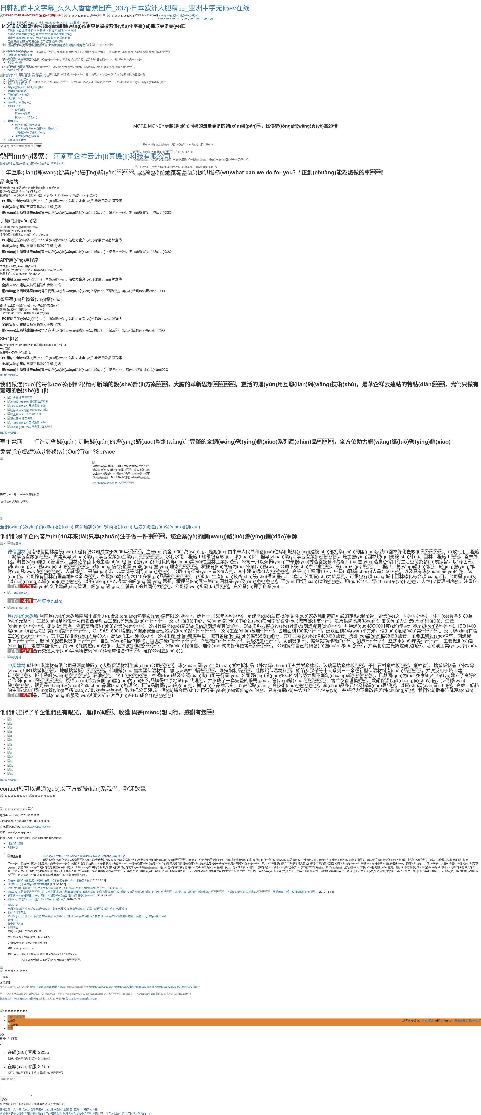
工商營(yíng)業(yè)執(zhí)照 (150, 916)
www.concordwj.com (145, 994)
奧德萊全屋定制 (39, 401)
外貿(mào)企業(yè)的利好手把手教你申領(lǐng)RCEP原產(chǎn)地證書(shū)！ (58, 888)
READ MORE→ (9, 375)
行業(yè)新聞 (22, 113)
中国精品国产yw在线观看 (47, 1113)
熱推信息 (5, 163)
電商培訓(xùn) (89, 526)
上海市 (197, 19)
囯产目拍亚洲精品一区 (138, 1113)
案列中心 (13, 920)
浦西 (204, 19)
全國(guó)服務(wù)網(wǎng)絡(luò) (178, 15)
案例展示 (13, 121)
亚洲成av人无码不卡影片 (77, 1113)
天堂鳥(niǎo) (33, 414)
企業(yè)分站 (20, 163)
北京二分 (175, 19)
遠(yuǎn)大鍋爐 (38, 409)
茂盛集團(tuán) (38, 405)
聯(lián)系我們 (33, 916)
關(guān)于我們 (17, 139)
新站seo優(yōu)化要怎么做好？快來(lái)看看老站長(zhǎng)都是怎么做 (84, 856)
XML (61, 163)
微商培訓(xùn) (118, 526)
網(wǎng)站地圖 (39, 163)
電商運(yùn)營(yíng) (19, 102)
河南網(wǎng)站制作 (190, 987)
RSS (54, 163)
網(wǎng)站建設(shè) (27, 124)
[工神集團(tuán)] (18, 592)
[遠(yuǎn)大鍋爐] (18, 607)
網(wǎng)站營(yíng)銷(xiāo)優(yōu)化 (37, 128)
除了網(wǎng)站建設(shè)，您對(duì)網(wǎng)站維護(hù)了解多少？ (52, 895)
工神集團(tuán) (38, 422)
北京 (160, 19)
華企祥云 (60, 998)
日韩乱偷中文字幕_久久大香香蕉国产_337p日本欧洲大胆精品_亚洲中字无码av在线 (125, 7)
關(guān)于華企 (17, 912)
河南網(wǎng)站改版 (144, 987)
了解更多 (13, 586)
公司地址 (13, 927)
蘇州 (431, 1020)
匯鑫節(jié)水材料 (42, 426)
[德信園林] (14, 543)
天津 (184, 19)
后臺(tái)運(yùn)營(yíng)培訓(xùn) (167, 526)
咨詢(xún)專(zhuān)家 (26, 586)
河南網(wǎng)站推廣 (27, 136)
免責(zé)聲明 (473, 1020)
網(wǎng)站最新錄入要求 (86, 916)
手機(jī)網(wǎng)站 (18, 94)
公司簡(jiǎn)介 (16, 916)
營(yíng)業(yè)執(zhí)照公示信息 (81, 998)
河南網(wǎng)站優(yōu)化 (30, 132)
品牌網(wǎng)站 (17, 91)
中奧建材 (27, 397)
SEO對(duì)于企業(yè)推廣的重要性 (29, 884)
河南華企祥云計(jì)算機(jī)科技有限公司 (112, 155)
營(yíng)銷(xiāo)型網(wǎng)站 (25, 87)
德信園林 (27, 418)
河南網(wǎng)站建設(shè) (100, 987)
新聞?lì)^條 (14, 106)
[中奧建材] (14, 657)
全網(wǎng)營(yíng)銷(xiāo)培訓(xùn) (36, 526)
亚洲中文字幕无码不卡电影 (16, 1113)
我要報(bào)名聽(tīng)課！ (114, 483)
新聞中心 (13, 847)
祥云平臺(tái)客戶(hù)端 (56, 916)
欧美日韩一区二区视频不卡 (108, 1113)
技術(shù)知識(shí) (26, 117)
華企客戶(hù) (15, 923)
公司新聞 (20, 109)
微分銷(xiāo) (15, 98)
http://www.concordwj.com (36, 826)
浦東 (210, 19)
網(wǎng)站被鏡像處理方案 (117, 916)
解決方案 (13, 905)
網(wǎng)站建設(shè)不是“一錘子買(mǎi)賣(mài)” (37, 899)
